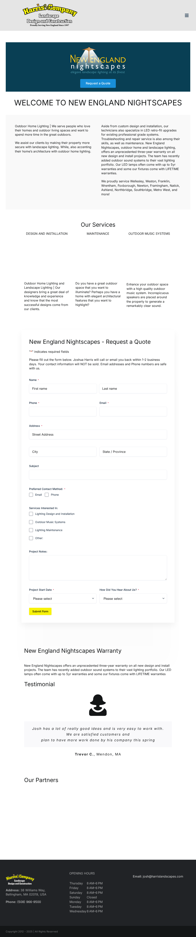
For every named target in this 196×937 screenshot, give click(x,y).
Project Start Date (41, 589)
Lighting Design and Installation (54, 513)
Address (35, 425)
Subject (34, 466)
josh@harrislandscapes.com (163, 876)
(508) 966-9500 (29, 902)
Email (104, 402)
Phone (34, 402)
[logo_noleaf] (50, 3)
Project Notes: (38, 551)
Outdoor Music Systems (50, 522)
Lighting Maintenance (48, 530)
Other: (39, 538)
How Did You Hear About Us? (119, 589)
